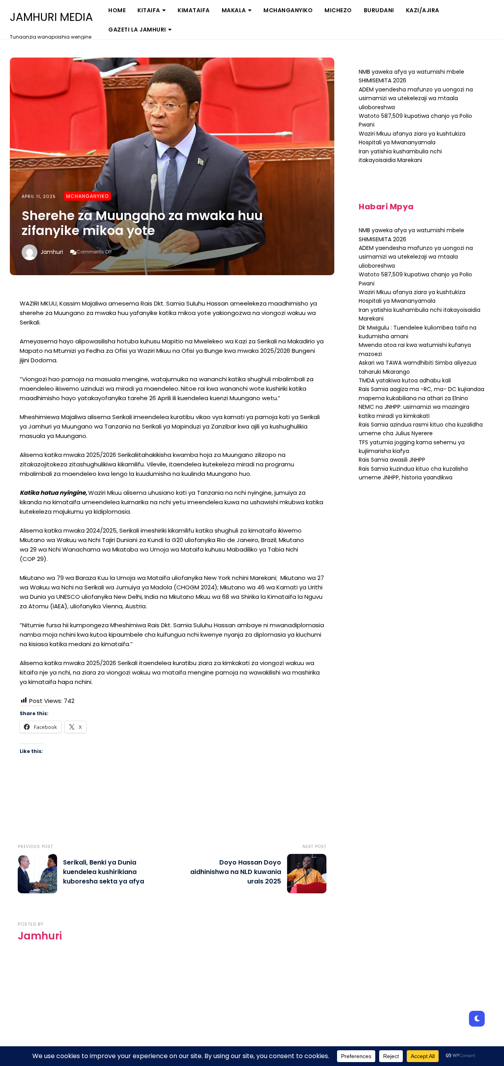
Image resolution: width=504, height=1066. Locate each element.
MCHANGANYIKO (288, 10)
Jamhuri (52, 252)
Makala (234, 10)
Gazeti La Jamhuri (137, 30)
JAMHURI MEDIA (51, 17)
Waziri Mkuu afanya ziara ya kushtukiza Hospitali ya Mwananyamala (412, 296)
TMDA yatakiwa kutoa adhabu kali (405, 380)
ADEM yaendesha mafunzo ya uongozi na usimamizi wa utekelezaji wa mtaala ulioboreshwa (416, 98)
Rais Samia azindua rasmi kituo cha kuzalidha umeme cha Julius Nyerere (421, 429)
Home (117, 10)
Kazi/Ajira (422, 10)
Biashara (155, 37)
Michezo (338, 10)
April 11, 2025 (39, 196)
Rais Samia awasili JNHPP (392, 460)
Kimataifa (194, 10)
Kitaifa (148, 10)
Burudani (379, 10)
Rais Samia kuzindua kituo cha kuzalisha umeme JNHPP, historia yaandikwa (413, 473)
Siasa (234, 37)
